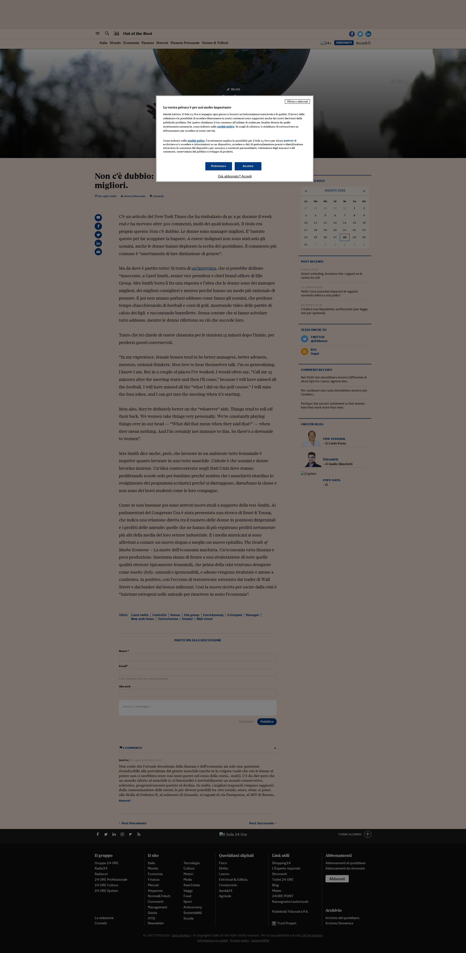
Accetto (248, 166)
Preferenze (218, 166)
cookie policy (225, 126)
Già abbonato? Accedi (235, 176)
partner (288, 140)
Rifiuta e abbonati (297, 101)
